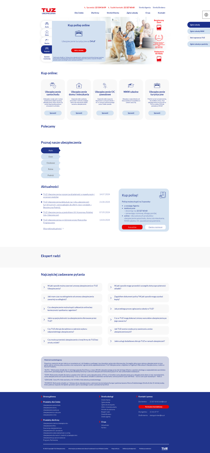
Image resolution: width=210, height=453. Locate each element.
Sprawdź (53, 113)
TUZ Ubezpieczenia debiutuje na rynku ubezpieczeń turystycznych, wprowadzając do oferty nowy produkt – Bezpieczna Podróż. (67, 205)
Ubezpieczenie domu (50, 407)
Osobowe (51, 163)
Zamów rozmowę (155, 227)
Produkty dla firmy (51, 420)
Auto (51, 150)
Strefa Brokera (159, 7)
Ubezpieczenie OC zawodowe (52, 430)
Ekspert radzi (105, 412)
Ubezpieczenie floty (49, 426)
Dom (51, 156)
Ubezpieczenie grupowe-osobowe (54, 438)
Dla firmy (95, 13)
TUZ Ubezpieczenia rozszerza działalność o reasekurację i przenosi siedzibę (69, 195)
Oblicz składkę (78, 50)
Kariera (103, 427)
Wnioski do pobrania (108, 409)
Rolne (50, 169)
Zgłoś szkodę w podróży (199, 44)
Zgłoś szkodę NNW (197, 31)
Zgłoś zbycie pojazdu (108, 405)
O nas (147, 13)
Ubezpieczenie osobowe (51, 410)
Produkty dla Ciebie (51, 402)
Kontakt (161, 13)
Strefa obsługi (107, 396)
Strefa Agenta (145, 7)
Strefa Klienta (113, 13)
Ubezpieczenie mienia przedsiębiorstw (55, 423)
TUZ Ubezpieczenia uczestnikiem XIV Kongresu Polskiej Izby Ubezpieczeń (68, 213)
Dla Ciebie (79, 13)
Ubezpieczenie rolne (49, 415)
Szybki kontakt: (122, 7)
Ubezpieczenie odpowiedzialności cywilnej (56, 433)
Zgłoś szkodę (132, 13)
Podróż (51, 175)
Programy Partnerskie (50, 440)
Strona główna (49, 396)
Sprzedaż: (96, 7)
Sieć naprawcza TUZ (197, 38)
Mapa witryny (115, 448)
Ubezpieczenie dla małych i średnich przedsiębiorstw (60, 435)
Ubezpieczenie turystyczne (52, 412)
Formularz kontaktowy (153, 407)
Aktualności (105, 425)
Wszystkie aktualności (52, 228)
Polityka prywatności (145, 448)
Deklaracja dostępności (129, 448)
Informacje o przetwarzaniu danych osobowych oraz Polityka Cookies (88, 448)
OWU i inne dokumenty (109, 407)
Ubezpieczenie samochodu (51, 405)
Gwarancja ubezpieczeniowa (52, 428)
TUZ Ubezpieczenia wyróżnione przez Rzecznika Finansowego (65, 221)
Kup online (132, 227)
